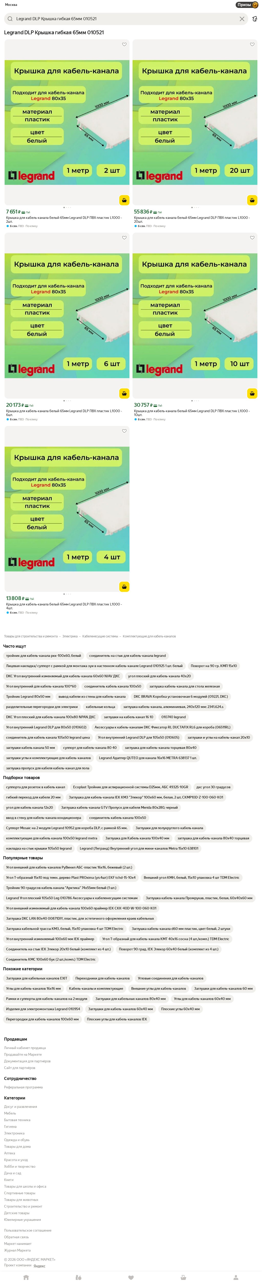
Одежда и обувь (16, 1140)
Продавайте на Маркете (23, 1054)
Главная (26, 1277)
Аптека (9, 1153)
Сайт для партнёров (19, 1068)
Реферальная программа (23, 1087)
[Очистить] (242, 19)
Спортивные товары (19, 1193)
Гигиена (10, 1127)
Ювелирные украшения (22, 1220)
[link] (43, 656)
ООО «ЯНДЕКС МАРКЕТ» (36, 1260)
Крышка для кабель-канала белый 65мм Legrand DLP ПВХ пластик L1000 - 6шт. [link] (64, 413)
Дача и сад (12, 1173)
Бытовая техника (17, 1120)
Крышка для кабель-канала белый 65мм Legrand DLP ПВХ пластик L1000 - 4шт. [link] (64, 606)
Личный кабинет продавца (25, 1048)
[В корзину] (124, 200)
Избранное (131, 1277)
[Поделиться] (255, 19)
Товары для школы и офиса (25, 1186)
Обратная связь (16, 1237)
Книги (9, 1180)
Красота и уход (16, 1160)
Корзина (183, 1277)
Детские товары (16, 1213)
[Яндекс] (39, 1266)
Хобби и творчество (19, 1166)
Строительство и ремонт (23, 1206)
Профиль (236, 1277)
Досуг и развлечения (20, 1107)
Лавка (78, 1277)
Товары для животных (21, 1200)
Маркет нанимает (17, 1244)
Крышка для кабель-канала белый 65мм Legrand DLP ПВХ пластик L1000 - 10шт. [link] (192, 413)
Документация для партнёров (27, 1061)
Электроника (14, 1133)
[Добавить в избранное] (124, 44)
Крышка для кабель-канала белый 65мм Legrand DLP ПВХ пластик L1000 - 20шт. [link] (192, 219)
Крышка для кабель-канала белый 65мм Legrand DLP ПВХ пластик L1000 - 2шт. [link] (64, 219)
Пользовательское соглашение (27, 1230)
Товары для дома (17, 1146)
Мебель (10, 1113)
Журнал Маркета (17, 1250)
